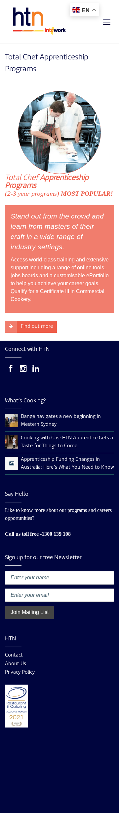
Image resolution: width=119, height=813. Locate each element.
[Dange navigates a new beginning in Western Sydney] (11, 420)
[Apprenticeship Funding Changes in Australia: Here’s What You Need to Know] (11, 463)
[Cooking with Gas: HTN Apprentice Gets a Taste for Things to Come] (11, 442)
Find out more (37, 326)
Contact (14, 655)
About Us (15, 663)
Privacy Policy (20, 672)
